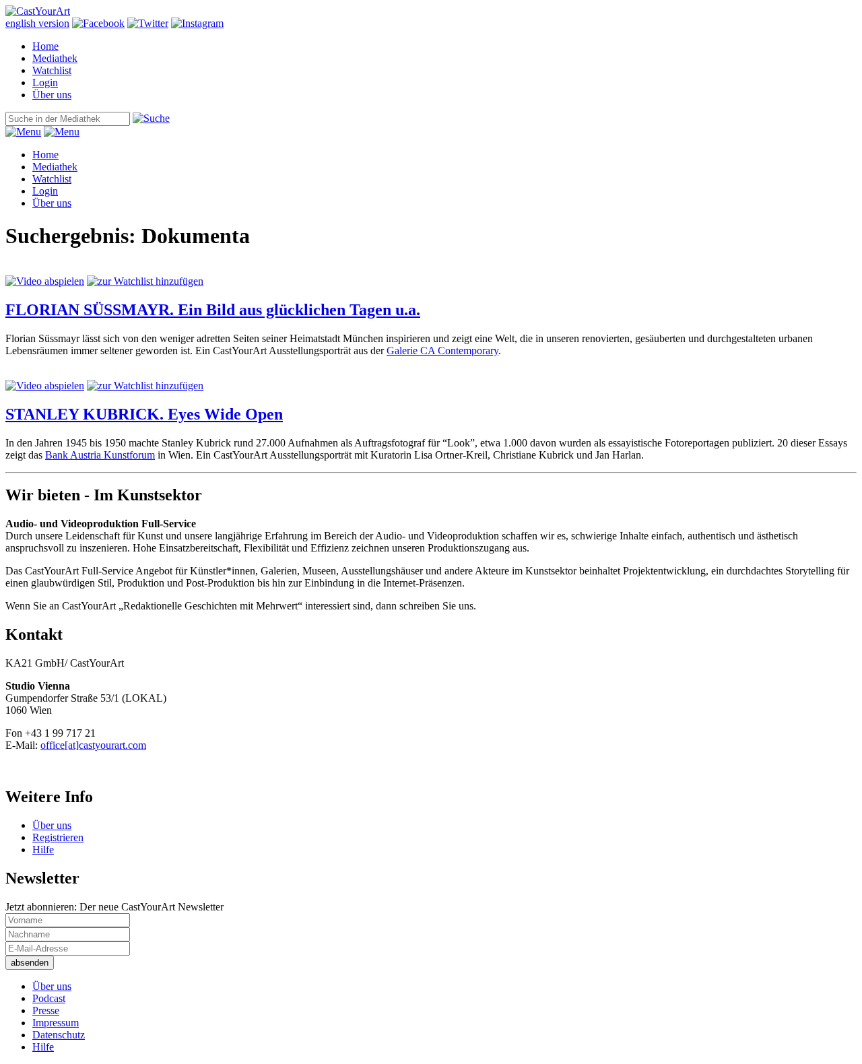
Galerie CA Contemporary (442, 350)
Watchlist (51, 70)
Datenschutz (58, 1034)
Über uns (51, 94)
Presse (45, 1010)
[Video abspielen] (44, 281)
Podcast (48, 998)
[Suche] (151, 118)
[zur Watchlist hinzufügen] (145, 281)
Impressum (55, 1022)
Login (45, 82)
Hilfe (43, 849)
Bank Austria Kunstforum (100, 455)
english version (37, 23)
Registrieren (58, 837)
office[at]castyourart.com (93, 745)
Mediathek (54, 58)
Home (45, 46)
